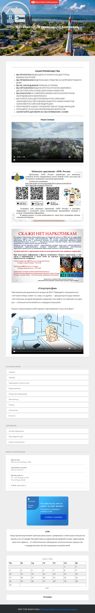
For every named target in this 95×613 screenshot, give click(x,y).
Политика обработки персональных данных (58, 609)
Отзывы (11, 405)
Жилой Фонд (13, 399)
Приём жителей (15, 388)
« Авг (47, 588)
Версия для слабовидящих (46, 2)
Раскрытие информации (18, 394)
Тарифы (12, 377)
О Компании (13, 410)
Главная (12, 372)
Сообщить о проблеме (53, 517)
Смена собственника (16, 442)
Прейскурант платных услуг (19, 383)
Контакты (12, 416)
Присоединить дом (16, 436)
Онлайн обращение (16, 431)
